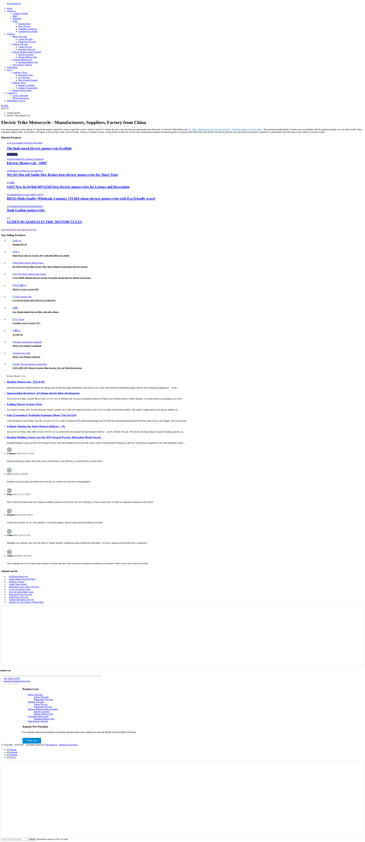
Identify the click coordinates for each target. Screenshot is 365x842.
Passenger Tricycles (27, 41)
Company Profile (20, 13)
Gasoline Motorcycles (22, 59)
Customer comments (27, 29)
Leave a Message (20, 95)
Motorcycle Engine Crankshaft (27, 346)
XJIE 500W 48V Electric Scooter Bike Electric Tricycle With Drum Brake (47, 368)
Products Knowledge (22, 90)
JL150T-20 (18, 335)
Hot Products (51, 745)
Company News (20, 72)
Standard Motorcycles (28, 62)
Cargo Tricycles (25, 39)
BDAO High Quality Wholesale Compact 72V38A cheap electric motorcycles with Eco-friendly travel (81, 198)
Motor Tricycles (20, 36)
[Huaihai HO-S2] (17, 240)
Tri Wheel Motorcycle (241, 129)
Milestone (17, 18)
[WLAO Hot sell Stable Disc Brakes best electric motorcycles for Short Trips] (25, 171)
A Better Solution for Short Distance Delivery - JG (36, 426)
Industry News (19, 82)
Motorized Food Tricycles (20, 594)
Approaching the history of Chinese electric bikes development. (43, 393)
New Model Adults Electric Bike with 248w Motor (36, 312)
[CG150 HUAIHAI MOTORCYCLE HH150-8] (22, 296)
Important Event (25, 75)
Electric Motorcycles (27, 57)
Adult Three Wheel (17, 584)
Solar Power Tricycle (18, 597)
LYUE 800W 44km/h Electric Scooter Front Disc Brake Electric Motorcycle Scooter (52, 278)
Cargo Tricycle (25, 47)
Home (9, 8)
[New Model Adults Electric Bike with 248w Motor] (15, 308)
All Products (72, 745)
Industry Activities (26, 85)
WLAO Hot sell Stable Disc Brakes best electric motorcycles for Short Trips (62, 175)
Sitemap (62, 745)
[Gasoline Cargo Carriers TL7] (18, 319)
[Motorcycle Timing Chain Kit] (21, 353)
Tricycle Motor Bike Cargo (21, 592)
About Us (11, 11)
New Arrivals (24, 26)
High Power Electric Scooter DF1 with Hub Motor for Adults (41, 255)
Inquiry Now (32, 741)
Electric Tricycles (20, 44)
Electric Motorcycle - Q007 (27, 163)
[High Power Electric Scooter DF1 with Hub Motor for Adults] (16, 252)
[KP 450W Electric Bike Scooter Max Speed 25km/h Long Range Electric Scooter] (28, 263)
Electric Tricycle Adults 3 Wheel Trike (26, 602)
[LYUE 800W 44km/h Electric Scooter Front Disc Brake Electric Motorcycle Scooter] (29, 274)
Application (12, 67)
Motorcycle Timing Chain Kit (26, 357)
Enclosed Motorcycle (18, 576)
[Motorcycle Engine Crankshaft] (27, 342)
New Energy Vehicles (22, 65)
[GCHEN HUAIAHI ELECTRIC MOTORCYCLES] (8, 218)
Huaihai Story (24, 24)
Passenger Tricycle (26, 49)
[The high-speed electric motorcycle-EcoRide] (24, 143)
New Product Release (28, 80)
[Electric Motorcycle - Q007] (25, 159)
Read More (12, 154)
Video (15, 21)
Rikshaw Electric (16, 581)
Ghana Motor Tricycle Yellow (22, 579)
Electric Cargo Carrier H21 (26, 289)
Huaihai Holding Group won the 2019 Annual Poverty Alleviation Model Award (54, 437)
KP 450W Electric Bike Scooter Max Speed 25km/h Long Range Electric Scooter (50, 267)
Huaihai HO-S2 (20, 244)
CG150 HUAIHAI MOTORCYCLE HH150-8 (34, 300)
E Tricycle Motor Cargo (20, 589)
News (9, 70)
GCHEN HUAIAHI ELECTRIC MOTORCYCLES (44, 222)
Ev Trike (193, 129)
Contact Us (12, 93)
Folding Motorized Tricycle (21, 599)
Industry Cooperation (27, 88)
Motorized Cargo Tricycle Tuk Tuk (214, 129)
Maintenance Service (16, 100)
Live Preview (24, 77)
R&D (15, 16)
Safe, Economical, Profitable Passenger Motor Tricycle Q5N (41, 415)
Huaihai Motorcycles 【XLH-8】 (26, 381)
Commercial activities (28, 31)
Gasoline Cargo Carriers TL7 (26, 323)
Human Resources (21, 98)
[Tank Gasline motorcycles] (25, 206)
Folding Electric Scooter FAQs (24, 404)
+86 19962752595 (11, 678)
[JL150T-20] (17, 330)
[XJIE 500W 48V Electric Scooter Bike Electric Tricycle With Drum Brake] (30, 364)
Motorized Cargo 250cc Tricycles (24, 587)
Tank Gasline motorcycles (26, 210)
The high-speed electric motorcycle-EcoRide (39, 148)
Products (11, 34)
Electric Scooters (25, 54)
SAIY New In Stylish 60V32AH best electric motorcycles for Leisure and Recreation (68, 187)
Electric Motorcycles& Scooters (27, 52)
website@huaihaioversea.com (16, 681)
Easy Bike (257, 129)
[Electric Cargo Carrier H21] (20, 285)
